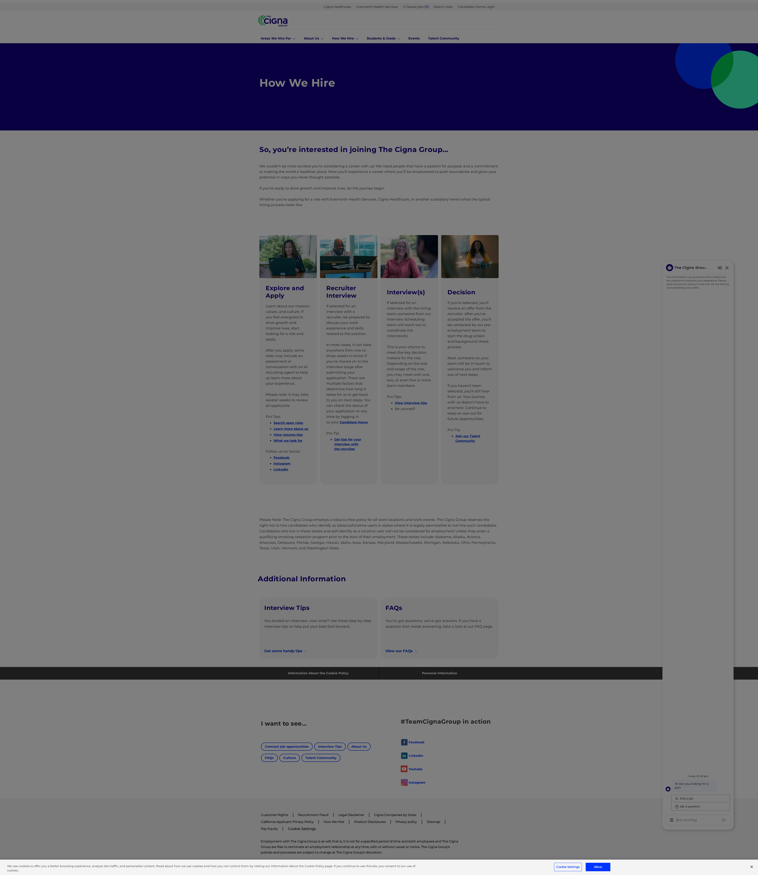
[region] (379, 867)
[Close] (751, 867)
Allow (598, 867)
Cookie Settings (568, 867)
